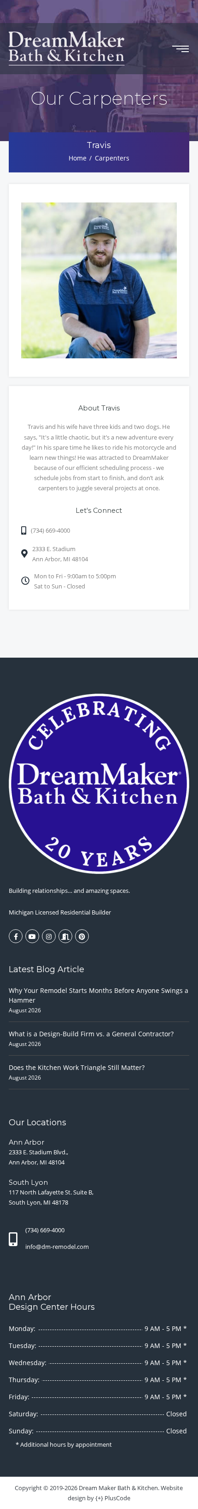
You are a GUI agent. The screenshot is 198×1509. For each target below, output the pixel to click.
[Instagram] (49, 936)
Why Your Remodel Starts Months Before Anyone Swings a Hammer (98, 995)
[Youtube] (32, 936)
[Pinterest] (82, 936)
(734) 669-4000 (50, 530)
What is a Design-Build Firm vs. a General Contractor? (91, 1033)
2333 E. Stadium (60, 554)
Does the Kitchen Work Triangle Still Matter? (77, 1067)
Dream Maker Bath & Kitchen (118, 1488)
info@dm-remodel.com (57, 1246)
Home (78, 158)
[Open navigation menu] (180, 49)
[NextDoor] (65, 936)
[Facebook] (16, 936)
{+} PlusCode (112, 1498)
